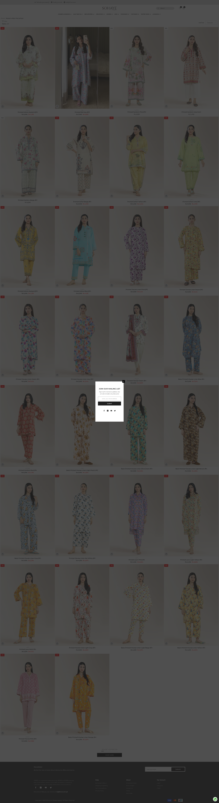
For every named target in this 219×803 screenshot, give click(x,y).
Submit (109, 403)
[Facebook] (104, 410)
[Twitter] (115, 410)
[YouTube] (111, 410)
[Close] (123, 381)
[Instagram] (108, 410)
